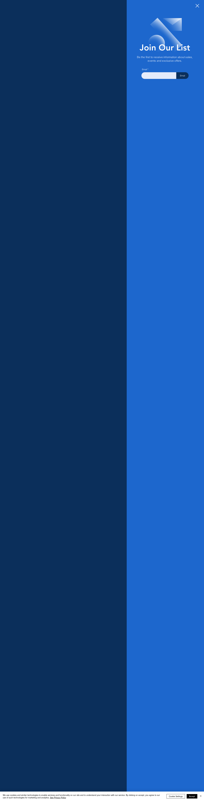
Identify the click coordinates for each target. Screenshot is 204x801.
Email (144, 69)
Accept (192, 796)
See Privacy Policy (58, 797)
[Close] (200, 796)
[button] (197, 6)
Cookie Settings (176, 796)
